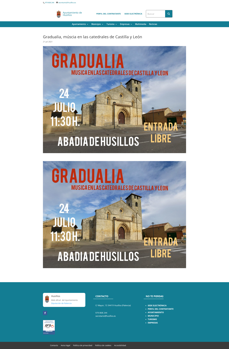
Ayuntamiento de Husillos (72, 14)
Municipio (96, 24)
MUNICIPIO (153, 315)
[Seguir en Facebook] (45, 313)
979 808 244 (49, 2)
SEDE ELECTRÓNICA (157, 305)
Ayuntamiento (79, 24)
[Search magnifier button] (168, 13)
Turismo (110, 24)
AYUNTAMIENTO (156, 312)
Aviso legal (65, 345)
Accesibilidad (120, 345)
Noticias (153, 24)
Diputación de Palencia (61, 303)
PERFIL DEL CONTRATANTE (160, 309)
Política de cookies (103, 345)
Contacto (54, 345)
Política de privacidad (82, 345)
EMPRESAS (153, 322)
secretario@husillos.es (67, 2)
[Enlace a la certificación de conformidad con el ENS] (49, 334)
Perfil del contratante (108, 13)
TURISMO (152, 319)
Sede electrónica (133, 13)
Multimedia (140, 24)
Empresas (125, 24)
